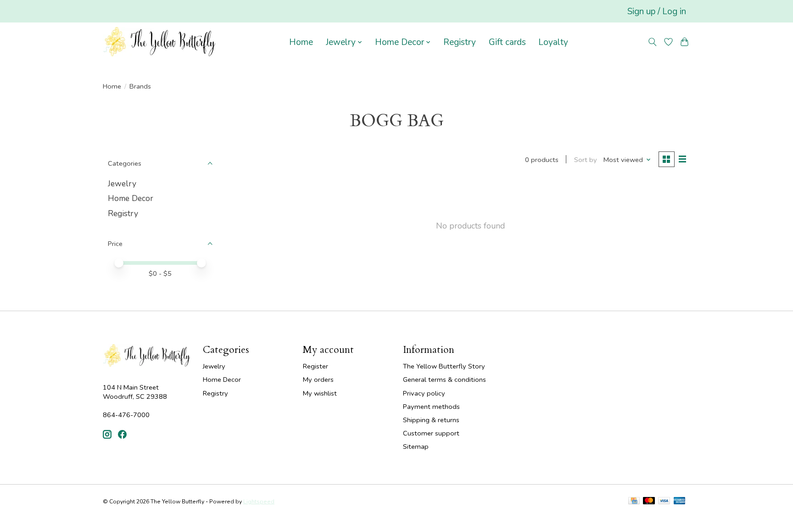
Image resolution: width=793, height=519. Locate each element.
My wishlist (320, 393)
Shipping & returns (431, 419)
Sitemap (416, 446)
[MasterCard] (649, 501)
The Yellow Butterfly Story (444, 366)
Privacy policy (424, 393)
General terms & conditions (444, 379)
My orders (318, 379)
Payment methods (431, 406)
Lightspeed (258, 501)
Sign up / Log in (656, 11)
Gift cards (507, 42)
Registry (459, 42)
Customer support (431, 433)
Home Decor (130, 198)
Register (315, 366)
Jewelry (122, 183)
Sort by (585, 159)
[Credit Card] (634, 501)
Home (301, 42)
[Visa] (664, 501)
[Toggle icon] (653, 42)
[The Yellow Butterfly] (159, 42)
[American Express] (680, 501)
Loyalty (553, 42)
